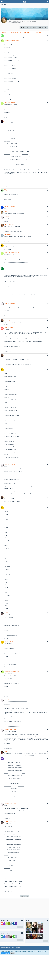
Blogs (40, 32)
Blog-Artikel (14, 23)
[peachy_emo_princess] (2, 121)
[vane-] (2, 320)
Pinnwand (4, 32)
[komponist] (11, 936)
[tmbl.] (2, 752)
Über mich (30, 32)
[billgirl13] (2, 217)
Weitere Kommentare (24, 896)
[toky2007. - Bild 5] (35, 925)
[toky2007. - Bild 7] (40, 936)
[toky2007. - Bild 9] (29, 936)
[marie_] (2, 245)
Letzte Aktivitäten (13, 32)
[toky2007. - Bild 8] (40, 930)
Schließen (12, 953)
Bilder (9, 23)
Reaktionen (23, 32)
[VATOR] (2, 225)
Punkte (20, 23)
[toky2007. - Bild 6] (40, 925)
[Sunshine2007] (4, 923)
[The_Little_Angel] (2, 40)
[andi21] (2, 212)
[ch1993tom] (13, 923)
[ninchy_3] (2, 613)
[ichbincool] (15, 936)
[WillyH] (2, 190)
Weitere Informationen (5, 953)
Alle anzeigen (45, 941)
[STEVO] (9, 936)
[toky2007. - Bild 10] (35, 930)
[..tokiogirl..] (9, 923)
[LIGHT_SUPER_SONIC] (13, 936)
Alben (36, 32)
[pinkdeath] (6, 936)
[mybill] (2, 758)
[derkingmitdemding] (2, 936)
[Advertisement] (24, 907)
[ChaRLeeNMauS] (2, 35)
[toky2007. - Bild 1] (29, 925)
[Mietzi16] (2, 268)
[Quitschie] (4, 936)
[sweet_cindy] (2, 235)
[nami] (2, 328)
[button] (2, 2)
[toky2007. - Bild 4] (29, 930)
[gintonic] (2, 207)
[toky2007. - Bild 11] (35, 936)
